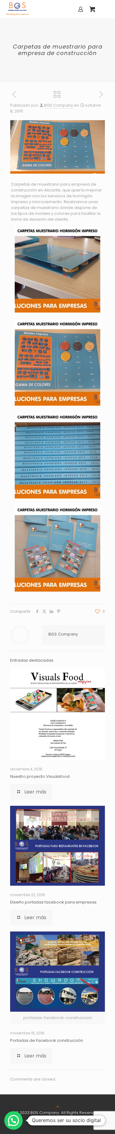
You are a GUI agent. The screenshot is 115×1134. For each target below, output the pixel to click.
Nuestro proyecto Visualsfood (40, 776)
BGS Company (58, 105)
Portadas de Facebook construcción (46, 1040)
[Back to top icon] (57, 1107)
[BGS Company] (17, 9)
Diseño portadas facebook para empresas (53, 902)
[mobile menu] (107, 9)
